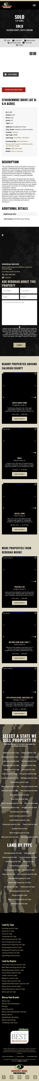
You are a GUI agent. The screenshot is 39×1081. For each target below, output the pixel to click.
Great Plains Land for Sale (11, 973)
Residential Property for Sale (19, 878)
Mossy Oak (6, 1001)
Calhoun (15, 132)
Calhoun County (12, 30)
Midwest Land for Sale (10, 978)
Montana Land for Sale (10, 791)
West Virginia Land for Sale (19, 833)
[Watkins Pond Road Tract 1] (19, 625)
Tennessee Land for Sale (11, 824)
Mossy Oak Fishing (8, 1020)
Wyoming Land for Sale (29, 837)
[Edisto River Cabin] (19, 385)
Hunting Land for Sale (12, 870)
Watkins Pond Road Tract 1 (19, 642)
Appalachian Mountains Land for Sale (15, 984)
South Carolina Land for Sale (19, 816)
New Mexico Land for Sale (19, 795)
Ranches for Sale (29, 870)
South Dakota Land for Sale (19, 820)
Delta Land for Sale (9, 992)
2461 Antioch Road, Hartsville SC (19, 698)
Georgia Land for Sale (11, 765)
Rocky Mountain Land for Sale (13, 970)
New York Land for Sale (19, 799)
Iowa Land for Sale (28, 770)
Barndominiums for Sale (13, 853)
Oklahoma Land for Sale (10, 807)
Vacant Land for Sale (19, 895)
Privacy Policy (19, 338)
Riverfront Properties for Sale (19, 883)
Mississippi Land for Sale (10, 786)
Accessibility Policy (32, 1056)
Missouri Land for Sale (29, 786)
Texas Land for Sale (30, 824)
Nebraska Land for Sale (28, 791)
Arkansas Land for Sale (10, 757)
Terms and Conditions (8, 1056)
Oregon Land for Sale (29, 807)
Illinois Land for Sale (28, 765)
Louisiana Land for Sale (10, 778)
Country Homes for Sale (28, 857)
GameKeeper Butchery (10, 1017)
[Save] (31, 53)
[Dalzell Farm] (19, 496)
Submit (19, 345)
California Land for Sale (29, 757)
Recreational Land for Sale (27, 874)
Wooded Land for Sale (19, 904)
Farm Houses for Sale (13, 861)
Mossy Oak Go (7, 1014)
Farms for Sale (28, 861)
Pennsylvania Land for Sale (19, 812)
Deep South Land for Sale (11, 986)
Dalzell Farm (19, 514)
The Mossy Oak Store (10, 1023)
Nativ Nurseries (7, 1009)
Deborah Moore (22, 141)
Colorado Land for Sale (11, 761)
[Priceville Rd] (19, 569)
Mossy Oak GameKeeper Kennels (14, 1012)
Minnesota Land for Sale (19, 782)
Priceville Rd (19, 587)
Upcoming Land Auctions (11, 955)
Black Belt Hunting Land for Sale (13, 967)
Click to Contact (17, 151)
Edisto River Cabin (19, 403)
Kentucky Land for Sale (28, 774)
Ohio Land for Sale (31, 803)
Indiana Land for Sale (11, 770)
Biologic (5, 1006)
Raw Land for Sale (8, 874)
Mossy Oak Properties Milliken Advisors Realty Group (19, 145)
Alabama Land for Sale (11, 753)
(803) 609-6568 (16, 148)
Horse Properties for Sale (19, 866)
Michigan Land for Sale (29, 778)
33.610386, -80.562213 (21, 138)
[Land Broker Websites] (23, 1061)
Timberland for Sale (27, 887)
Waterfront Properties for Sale (19, 899)
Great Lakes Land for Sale (11, 981)
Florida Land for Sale (28, 761)
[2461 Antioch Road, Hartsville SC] (19, 680)
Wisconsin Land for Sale (10, 837)
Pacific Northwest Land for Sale (13, 989)
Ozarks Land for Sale (9, 975)
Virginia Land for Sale (19, 829)
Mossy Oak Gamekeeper (11, 1004)
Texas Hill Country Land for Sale (13, 965)
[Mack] (19, 441)
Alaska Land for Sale (28, 753)
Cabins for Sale (29, 853)
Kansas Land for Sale (9, 774)
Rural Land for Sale (11, 887)
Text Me (8, 278)
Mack (19, 458)
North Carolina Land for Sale (11, 803)
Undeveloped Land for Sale (19, 891)
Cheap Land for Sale (9, 857)
